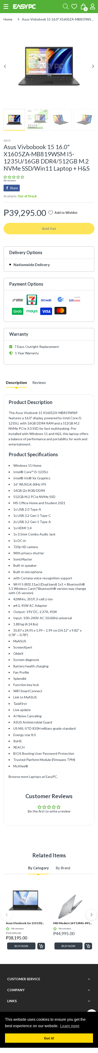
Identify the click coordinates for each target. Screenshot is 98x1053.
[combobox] (66, 6)
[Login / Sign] (92, 6)
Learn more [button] (69, 1026)
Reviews (39, 382)
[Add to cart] (41, 946)
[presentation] (6, 914)
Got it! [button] (49, 1038)
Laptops (35, 777)
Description (16, 382)
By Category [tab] (38, 868)
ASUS (7, 140)
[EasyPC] (24, 6)
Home (8, 19)
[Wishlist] (74, 6)
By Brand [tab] (63, 868)
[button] (6, 6)
